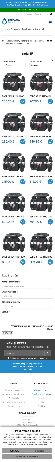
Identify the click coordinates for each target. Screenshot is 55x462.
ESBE (41, 41)
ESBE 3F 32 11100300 (13, 136)
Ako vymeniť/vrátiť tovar (13, 394)
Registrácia (26, 29)
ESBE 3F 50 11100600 (13, 176)
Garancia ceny (13, 406)
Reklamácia (14, 398)
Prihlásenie (15, 29)
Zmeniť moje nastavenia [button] (27, 456)
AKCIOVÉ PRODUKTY (27, 9)
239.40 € (8, 141)
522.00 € (8, 221)
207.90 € (36, 101)
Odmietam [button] (39, 451)
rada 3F (28, 43)
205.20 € (8, 101)
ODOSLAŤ (7, 333)
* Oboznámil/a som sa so (31, 327)
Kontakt (41, 402)
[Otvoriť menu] (50, 21)
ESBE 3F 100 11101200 (41, 216)
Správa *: (6, 312)
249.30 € (36, 141)
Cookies (41, 406)
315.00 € (8, 181)
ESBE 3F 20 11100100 (41, 96)
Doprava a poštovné (14, 390)
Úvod (41, 398)
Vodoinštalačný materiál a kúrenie (21, 41)
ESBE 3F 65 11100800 (41, 176)
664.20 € (36, 221)
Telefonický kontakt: (11, 302)
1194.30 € (36, 262)
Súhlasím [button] (14, 451)
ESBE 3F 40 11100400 (41, 136)
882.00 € (8, 262)
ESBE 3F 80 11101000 (13, 216)
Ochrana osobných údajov (13, 402)
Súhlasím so (28, 358)
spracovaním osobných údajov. (34, 358)
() (39, 28)
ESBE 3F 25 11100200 (13, 96)
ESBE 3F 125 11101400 (13, 257)
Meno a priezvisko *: (11, 282)
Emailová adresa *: (10, 292)
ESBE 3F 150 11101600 (41, 257)
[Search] (51, 14)
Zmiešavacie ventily (13, 43)
